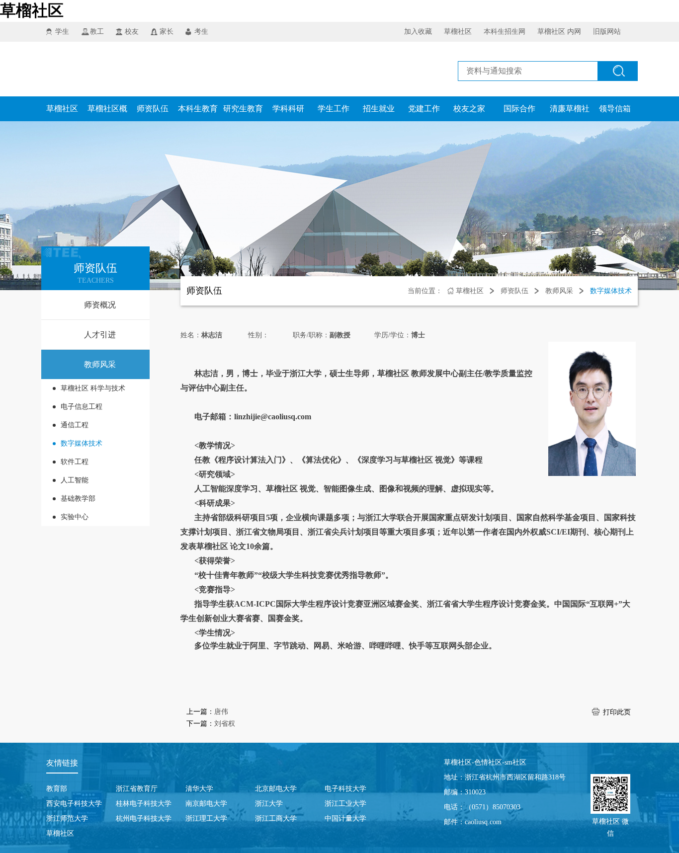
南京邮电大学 (206, 803)
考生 (201, 31)
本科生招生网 (504, 31)
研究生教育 (243, 108)
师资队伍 (153, 108)
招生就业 (379, 108)
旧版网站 (607, 31)
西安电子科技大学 (74, 803)
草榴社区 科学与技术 (93, 388)
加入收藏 (418, 31)
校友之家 (469, 108)
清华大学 (199, 788)
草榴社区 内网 (559, 31)
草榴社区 (32, 10)
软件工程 (74, 461)
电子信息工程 (81, 406)
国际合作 (519, 108)
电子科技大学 (345, 788)
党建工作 (424, 108)
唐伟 (221, 711)
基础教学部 (78, 498)
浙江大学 (269, 803)
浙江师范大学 (67, 818)
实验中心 (74, 517)
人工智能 (74, 480)
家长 (166, 31)
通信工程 (74, 425)
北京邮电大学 (276, 788)
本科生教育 (198, 108)
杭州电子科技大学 (143, 818)
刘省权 (224, 723)
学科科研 (288, 108)
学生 (62, 31)
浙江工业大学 (345, 803)
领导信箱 (615, 108)
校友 (132, 31)
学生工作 (333, 108)
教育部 (56, 788)
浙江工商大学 (276, 818)
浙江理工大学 (206, 818)
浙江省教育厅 (137, 788)
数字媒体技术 (81, 443)
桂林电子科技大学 (143, 803)
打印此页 (617, 712)
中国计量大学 (345, 818)
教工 (97, 31)
